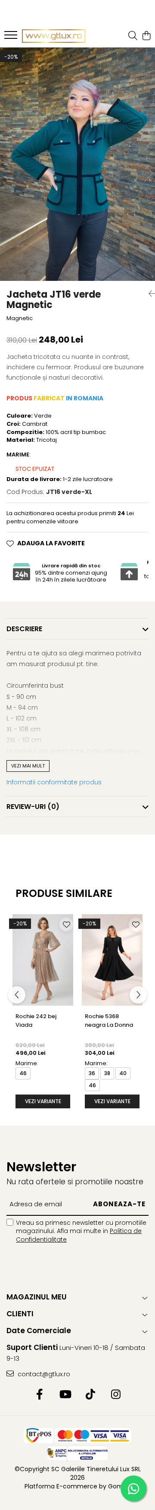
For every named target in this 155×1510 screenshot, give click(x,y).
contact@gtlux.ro (43, 1374)
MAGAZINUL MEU (36, 1297)
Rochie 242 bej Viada (36, 1020)
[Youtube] (64, 1395)
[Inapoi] (148, 294)
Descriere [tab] (24, 629)
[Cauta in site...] (132, 36)
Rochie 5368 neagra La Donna (109, 1020)
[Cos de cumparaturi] (146, 36)
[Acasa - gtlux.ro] (54, 36)
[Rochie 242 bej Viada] (43, 960)
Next (148, 173)
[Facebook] (39, 1395)
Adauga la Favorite (51, 543)
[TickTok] (90, 1395)
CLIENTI (20, 1314)
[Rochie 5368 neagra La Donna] (112, 960)
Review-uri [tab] (32, 807)
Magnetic (19, 318)
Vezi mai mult (28, 765)
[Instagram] (115, 1395)
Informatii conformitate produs (54, 782)
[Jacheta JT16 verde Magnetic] (77, 164)
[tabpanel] (77, 164)
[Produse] (11, 37)
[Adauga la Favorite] (66, 924)
